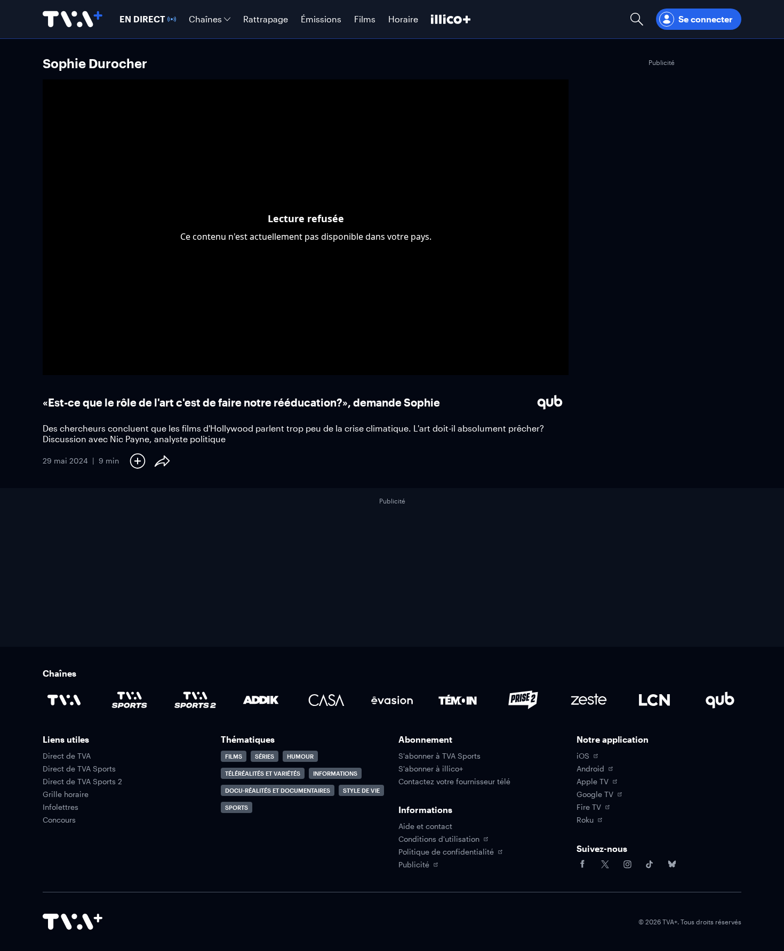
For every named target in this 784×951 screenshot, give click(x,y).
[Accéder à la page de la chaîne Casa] (326, 700)
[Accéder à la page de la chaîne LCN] (654, 700)
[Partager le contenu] (162, 461)
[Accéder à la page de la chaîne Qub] (720, 700)
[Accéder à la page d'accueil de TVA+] (72, 922)
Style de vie (361, 790)
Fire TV (589, 807)
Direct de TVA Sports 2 (82, 781)
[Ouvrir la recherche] (637, 19)
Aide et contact (425, 826)
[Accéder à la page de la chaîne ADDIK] (260, 700)
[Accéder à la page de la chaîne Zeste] (588, 700)
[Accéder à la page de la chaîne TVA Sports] (129, 700)
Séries (264, 756)
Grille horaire (66, 794)
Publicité (413, 864)
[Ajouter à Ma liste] (137, 461)
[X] (605, 864)
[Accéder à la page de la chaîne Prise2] (523, 700)
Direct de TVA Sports (79, 769)
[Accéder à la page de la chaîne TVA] (64, 700)
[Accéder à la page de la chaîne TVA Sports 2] (195, 700)
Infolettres (60, 807)
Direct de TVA (67, 756)
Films (233, 756)
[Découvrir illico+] (451, 19)
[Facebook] (582, 864)
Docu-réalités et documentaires (277, 790)
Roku (585, 820)
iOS (583, 756)
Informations (335, 773)
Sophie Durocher (95, 63)
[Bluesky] (672, 864)
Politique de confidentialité (446, 852)
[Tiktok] (649, 864)
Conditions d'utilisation (438, 839)
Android (590, 769)
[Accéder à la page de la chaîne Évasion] (392, 700)
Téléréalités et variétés (262, 773)
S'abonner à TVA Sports (439, 756)
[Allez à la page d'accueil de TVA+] (72, 19)
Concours (59, 820)
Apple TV (593, 781)
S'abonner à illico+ (430, 769)
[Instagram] (627, 864)
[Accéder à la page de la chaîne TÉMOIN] (457, 700)
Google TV (595, 794)
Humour (300, 756)
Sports (236, 807)
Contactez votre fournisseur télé (454, 781)
